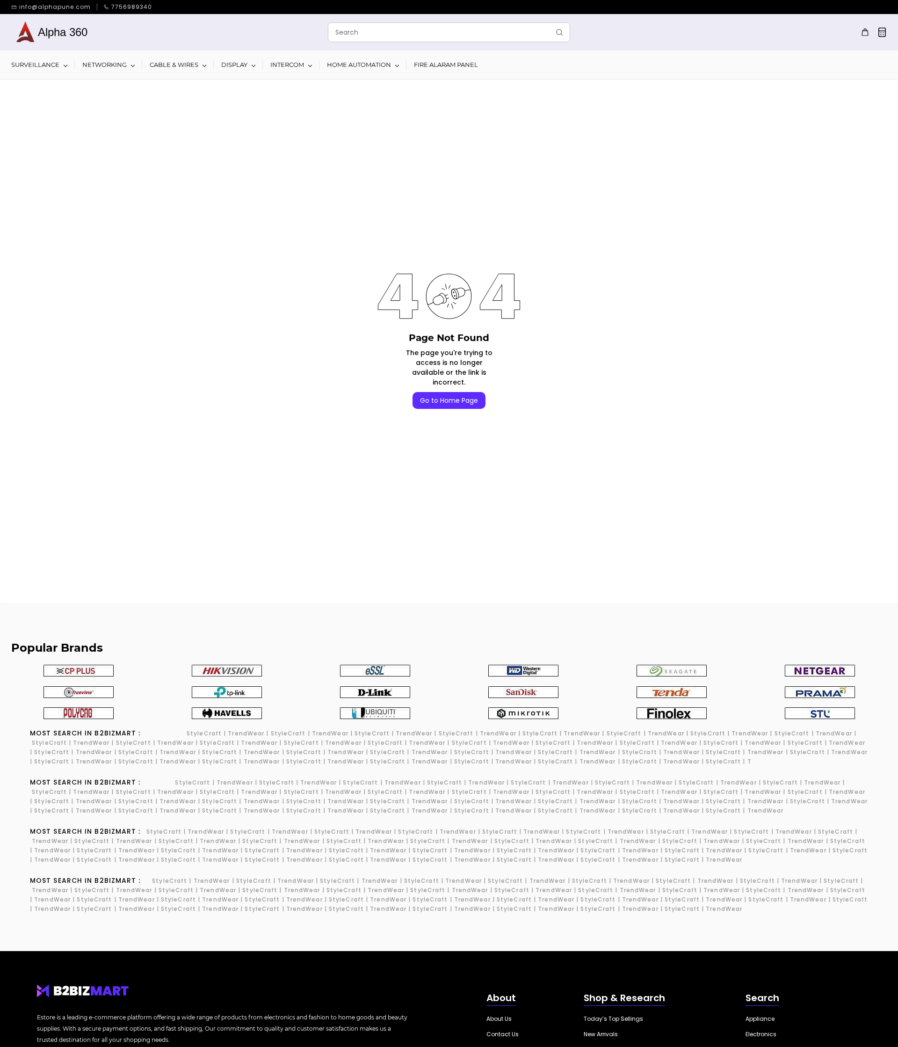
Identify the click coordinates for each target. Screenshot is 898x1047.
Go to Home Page (449, 400)
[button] (499, 1019)
